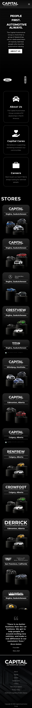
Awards (16, 674)
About (16, 671)
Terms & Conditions (16, 687)
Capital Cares (16, 681)
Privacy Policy (16, 690)
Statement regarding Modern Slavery (16, 693)
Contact (16, 684)
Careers (16, 677)
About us (15, 51)
